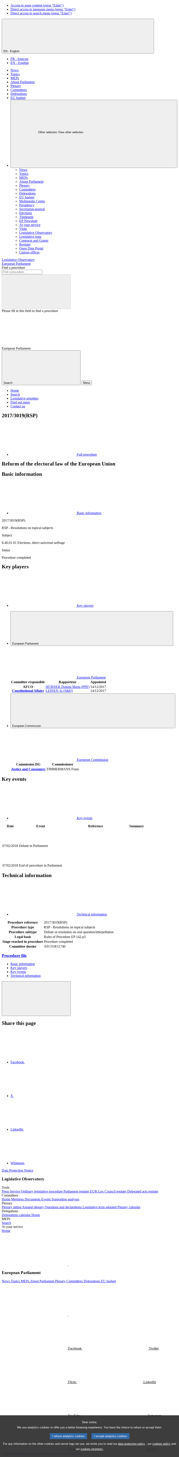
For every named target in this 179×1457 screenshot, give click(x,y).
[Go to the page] (95, 860)
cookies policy (161, 1443)
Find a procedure (13, 267)
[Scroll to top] (36, 998)
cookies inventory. (92, 1449)
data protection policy (131, 1443)
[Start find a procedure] (36, 291)
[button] (68, 1264)
